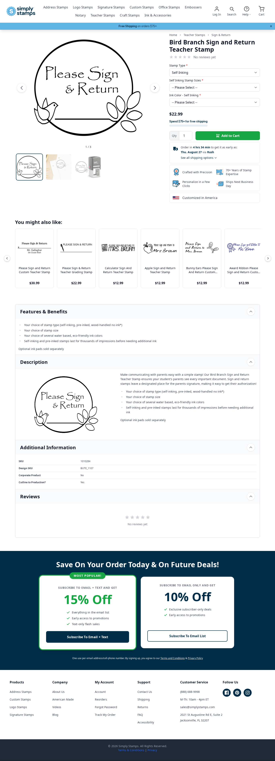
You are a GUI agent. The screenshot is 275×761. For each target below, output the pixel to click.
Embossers (193, 7)
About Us (58, 692)
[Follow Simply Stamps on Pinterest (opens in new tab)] (237, 693)
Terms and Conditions (172, 658)
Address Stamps (55, 7)
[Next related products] (268, 258)
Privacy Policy (195, 658)
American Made (63, 699)
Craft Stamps (130, 15)
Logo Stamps (83, 7)
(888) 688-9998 (190, 692)
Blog (55, 715)
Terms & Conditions (131, 750)
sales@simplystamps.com (197, 707)
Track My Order (105, 715)
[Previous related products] (7, 258)
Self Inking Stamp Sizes (186, 80)
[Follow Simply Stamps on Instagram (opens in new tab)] (248, 693)
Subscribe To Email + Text (87, 637)
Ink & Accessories (158, 15)
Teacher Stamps (103, 15)
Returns (143, 707)
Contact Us (145, 692)
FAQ (140, 715)
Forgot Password (106, 707)
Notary (80, 15)
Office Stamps (169, 7)
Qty (174, 135)
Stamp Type (178, 65)
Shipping (144, 699)
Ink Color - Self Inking (185, 95)
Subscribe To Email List (187, 636)
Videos (56, 707)
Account (100, 692)
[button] (21, 87)
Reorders (101, 699)
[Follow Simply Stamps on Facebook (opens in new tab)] (227, 693)
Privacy (152, 750)
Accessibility (146, 722)
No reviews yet (204, 57)
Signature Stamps (111, 7)
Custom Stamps (142, 7)
